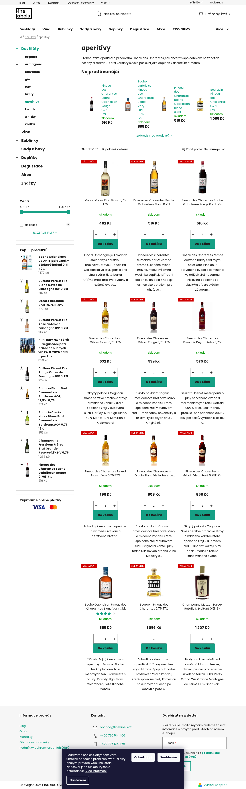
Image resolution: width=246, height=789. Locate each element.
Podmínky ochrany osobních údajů (44, 748)
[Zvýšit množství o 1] (114, 234)
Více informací (96, 771)
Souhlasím (168, 757)
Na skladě (47, 225)
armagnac (33, 64)
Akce (26, 174)
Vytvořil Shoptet (215, 785)
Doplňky (29, 157)
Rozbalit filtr (43, 232)
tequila (30, 109)
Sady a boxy (33, 149)
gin (27, 79)
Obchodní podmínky (81, 3)
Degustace (32, 166)
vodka (30, 124)
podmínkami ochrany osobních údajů (191, 754)
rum (28, 87)
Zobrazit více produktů (152, 135)
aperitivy (32, 102)
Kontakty (54, 3)
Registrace (216, 2)
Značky (28, 183)
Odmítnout (143, 757)
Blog (22, 3)
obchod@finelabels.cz (116, 727)
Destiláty (30, 48)
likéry (29, 94)
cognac (31, 57)
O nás (36, 3)
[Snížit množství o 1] (96, 234)
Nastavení (78, 780)
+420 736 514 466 (112, 735)
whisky (30, 117)
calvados (32, 72)
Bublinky (29, 140)
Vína (25, 132)
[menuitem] (27, 29)
